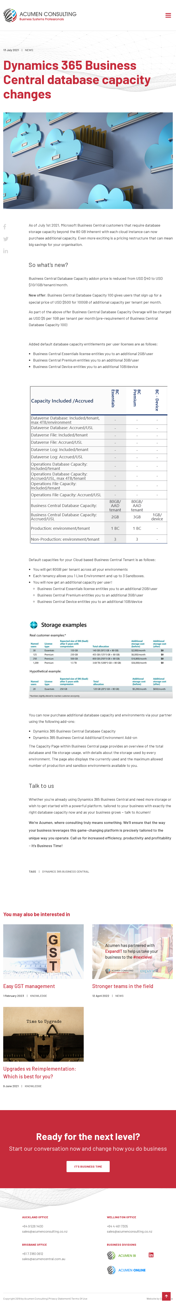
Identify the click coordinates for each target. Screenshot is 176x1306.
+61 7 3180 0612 (32, 1254)
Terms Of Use (79, 1298)
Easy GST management (29, 986)
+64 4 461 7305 (117, 1226)
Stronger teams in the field (122, 986)
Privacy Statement (59, 1298)
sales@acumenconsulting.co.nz (45, 1231)
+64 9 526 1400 (32, 1226)
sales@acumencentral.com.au (43, 1259)
